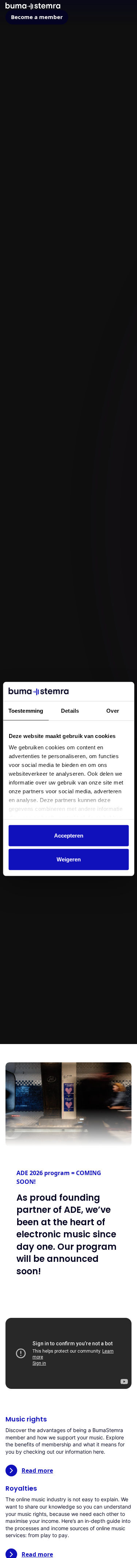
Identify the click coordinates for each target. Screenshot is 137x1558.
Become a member (37, 16)
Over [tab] (112, 711)
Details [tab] (70, 711)
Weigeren (69, 859)
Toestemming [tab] (25, 711)
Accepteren (68, 835)
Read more (37, 1470)
